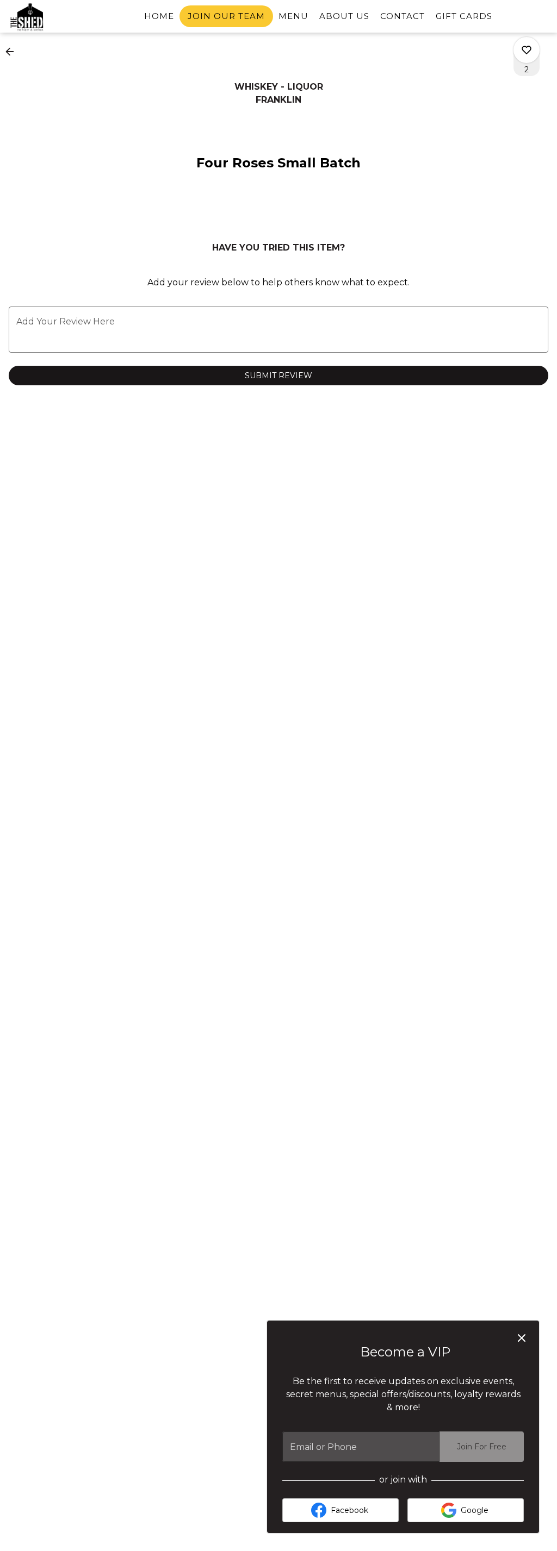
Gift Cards (464, 16)
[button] (13, 51)
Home (159, 16)
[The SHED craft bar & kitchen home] (58, 17)
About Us (344, 16)
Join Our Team (226, 16)
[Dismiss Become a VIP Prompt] (522, 1338)
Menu (293, 16)
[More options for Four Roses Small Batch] (526, 50)
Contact (402, 16)
